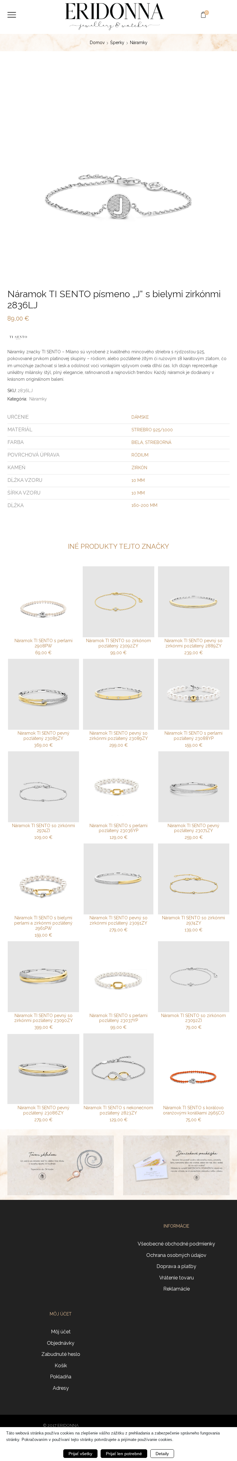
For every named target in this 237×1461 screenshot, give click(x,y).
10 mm (138, 480)
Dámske (140, 417)
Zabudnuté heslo (60, 1354)
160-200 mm (144, 505)
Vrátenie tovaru (176, 1278)
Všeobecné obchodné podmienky (176, 1244)
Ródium (139, 455)
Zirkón (139, 467)
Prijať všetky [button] (80, 1453)
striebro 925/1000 (152, 429)
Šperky (117, 42)
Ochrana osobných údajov (176, 1255)
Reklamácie (176, 1289)
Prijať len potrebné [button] (124, 1453)
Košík (61, 1366)
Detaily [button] (162, 1453)
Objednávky (60, 1343)
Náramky (139, 42)
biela (137, 442)
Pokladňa (60, 1377)
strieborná (158, 442)
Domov (97, 42)
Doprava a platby (176, 1266)
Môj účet (61, 1332)
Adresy (61, 1388)
